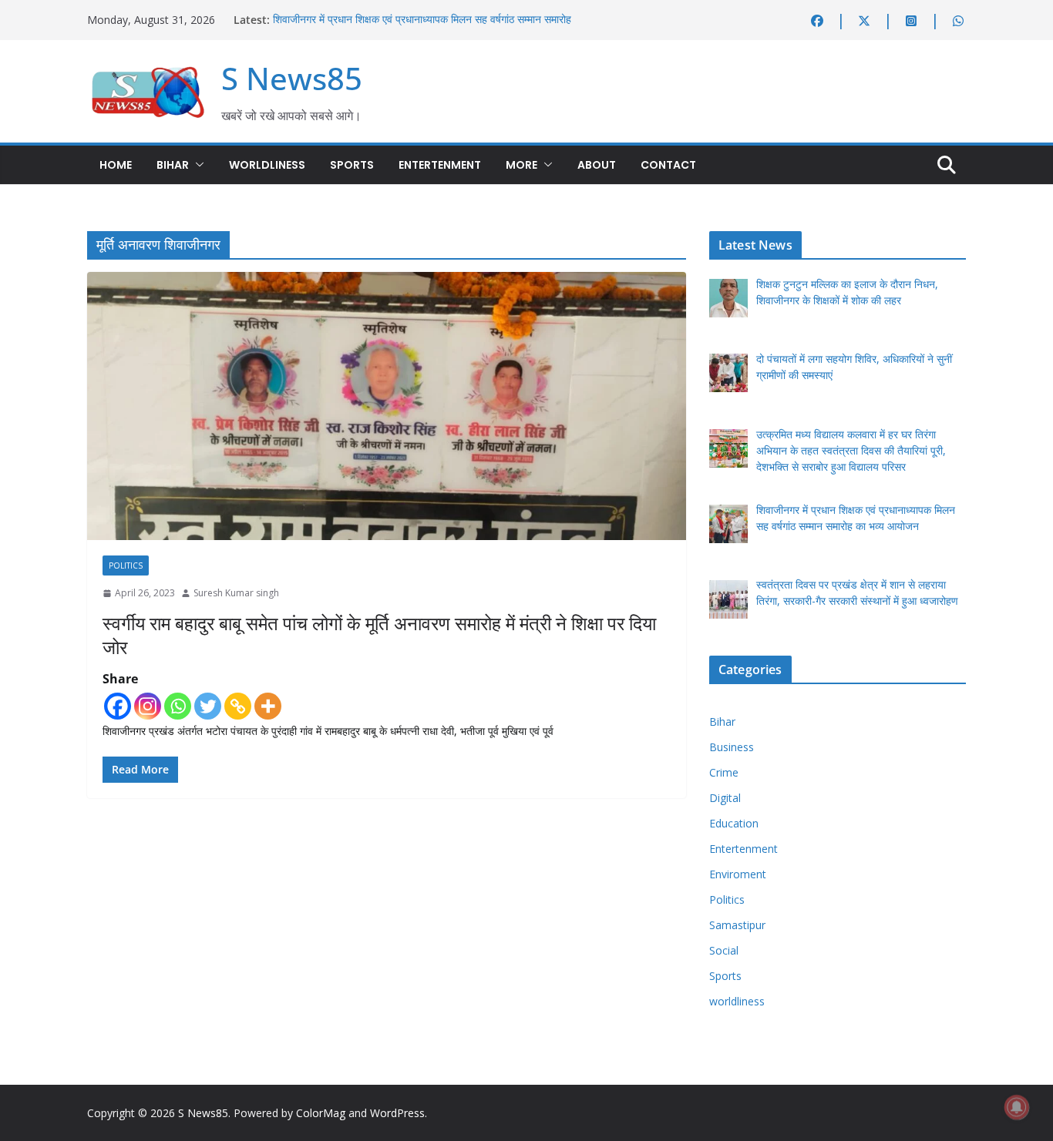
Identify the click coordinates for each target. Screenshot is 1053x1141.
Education (734, 823)
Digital (725, 797)
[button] (196, 165)
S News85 (291, 78)
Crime (723, 772)
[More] (267, 706)
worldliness (267, 165)
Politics (126, 565)
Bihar (172, 165)
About (596, 165)
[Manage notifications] (1016, 1107)
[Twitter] (207, 706)
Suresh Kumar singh (236, 592)
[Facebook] (117, 706)
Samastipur (737, 925)
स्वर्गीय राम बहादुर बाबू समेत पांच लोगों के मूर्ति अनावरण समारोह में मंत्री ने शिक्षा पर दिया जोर (379, 634)
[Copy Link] (237, 706)
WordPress (397, 1113)
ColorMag (320, 1113)
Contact (668, 165)
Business (731, 747)
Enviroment (737, 874)
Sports (352, 165)
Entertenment (440, 165)
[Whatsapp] (177, 706)
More (521, 165)
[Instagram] (147, 706)
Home (115, 165)
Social (723, 950)
